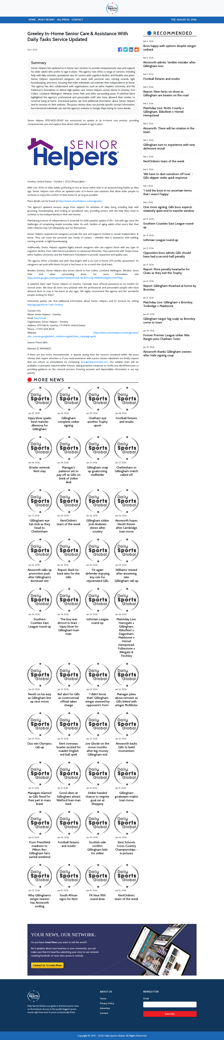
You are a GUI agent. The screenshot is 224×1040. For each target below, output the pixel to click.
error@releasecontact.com (94, 361)
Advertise (105, 1008)
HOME (32, 19)
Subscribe (170, 1013)
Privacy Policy (107, 1003)
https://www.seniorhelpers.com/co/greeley (80, 201)
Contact (104, 1013)
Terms (103, 998)
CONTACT (77, 19)
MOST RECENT (46, 19)
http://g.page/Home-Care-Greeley (45, 304)
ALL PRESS (63, 19)
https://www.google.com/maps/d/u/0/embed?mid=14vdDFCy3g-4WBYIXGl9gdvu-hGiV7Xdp (75, 277)
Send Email (40, 318)
